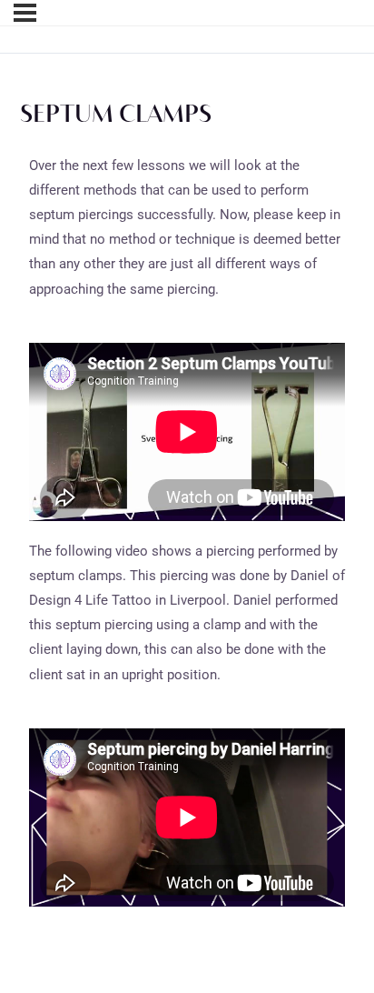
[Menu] (25, 12)
